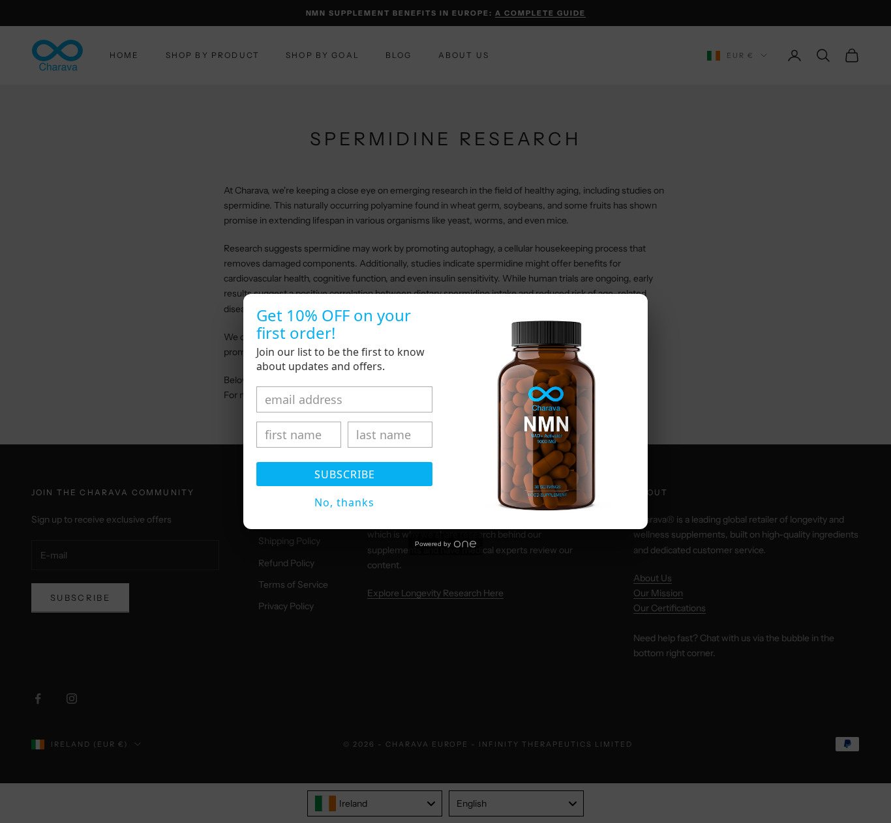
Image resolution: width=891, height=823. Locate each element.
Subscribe (344, 474)
